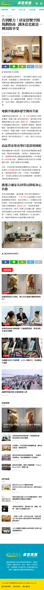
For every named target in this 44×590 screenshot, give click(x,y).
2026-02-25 (16, 533)
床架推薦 (11, 170)
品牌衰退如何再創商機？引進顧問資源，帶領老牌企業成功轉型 (21, 329)
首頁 (3, 16)
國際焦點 (5, 9)
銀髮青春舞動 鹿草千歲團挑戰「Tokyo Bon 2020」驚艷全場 (26, 466)
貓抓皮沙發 (21, 205)
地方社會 (22, 9)
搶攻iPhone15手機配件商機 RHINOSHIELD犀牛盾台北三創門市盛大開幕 (27, 487)
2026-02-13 (16, 502)
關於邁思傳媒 (6, 586)
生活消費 (32, 9)
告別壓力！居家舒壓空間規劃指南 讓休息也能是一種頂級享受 (27, 446)
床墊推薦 (8, 159)
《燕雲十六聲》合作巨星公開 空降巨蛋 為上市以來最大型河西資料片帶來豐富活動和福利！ (27, 518)
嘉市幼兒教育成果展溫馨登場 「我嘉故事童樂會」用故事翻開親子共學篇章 (26, 456)
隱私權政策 (26, 586)
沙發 (28, 116)
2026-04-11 (5, 33)
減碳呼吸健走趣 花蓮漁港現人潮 (14, 392)
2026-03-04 (16, 523)
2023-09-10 (16, 492)
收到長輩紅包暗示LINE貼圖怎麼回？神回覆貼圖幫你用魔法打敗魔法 (27, 498)
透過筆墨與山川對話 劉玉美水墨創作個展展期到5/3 (21, 297)
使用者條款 (16, 586)
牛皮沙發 (22, 197)
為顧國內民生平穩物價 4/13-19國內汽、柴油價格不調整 (22, 361)
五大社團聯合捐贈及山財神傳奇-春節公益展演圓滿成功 (26, 529)
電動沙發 (24, 122)
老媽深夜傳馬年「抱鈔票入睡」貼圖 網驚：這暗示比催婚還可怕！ (26, 507)
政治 (13, 9)
